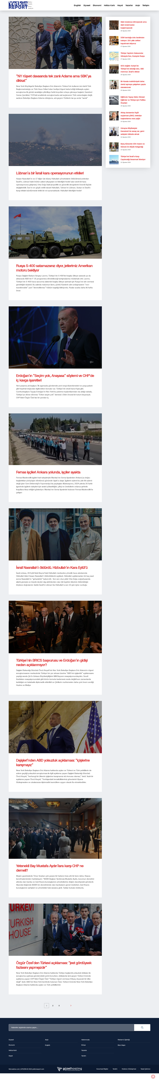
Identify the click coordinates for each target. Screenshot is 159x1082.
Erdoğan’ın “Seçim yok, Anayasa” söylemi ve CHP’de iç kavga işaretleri (55, 378)
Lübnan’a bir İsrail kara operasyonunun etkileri (50, 173)
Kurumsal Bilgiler (102, 1069)
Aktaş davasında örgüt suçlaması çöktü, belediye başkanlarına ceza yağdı (131, 115)
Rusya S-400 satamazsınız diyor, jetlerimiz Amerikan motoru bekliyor (54, 268)
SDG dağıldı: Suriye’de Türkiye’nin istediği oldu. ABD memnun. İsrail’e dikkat (132, 69)
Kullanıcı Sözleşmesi (129, 1069)
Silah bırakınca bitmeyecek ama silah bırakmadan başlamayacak (134, 25)
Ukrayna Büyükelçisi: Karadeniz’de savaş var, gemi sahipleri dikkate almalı (132, 131)
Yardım (115, 1069)
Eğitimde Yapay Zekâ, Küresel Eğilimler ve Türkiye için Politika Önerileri (133, 100)
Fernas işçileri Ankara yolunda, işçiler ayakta (48, 472)
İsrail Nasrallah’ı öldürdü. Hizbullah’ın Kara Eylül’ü (51, 567)
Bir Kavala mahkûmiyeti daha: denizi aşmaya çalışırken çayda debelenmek (133, 84)
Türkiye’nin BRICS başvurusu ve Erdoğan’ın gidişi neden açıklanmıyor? (52, 662)
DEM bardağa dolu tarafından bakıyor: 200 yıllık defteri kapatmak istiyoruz (132, 40)
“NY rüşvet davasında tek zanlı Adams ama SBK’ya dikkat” (53, 78)
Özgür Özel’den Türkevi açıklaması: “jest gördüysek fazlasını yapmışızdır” (53, 965)
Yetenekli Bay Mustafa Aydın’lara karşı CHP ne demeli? (49, 868)
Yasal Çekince (145, 1069)
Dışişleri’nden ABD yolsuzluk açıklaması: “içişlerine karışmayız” (53, 762)
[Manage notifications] (153, 1077)
